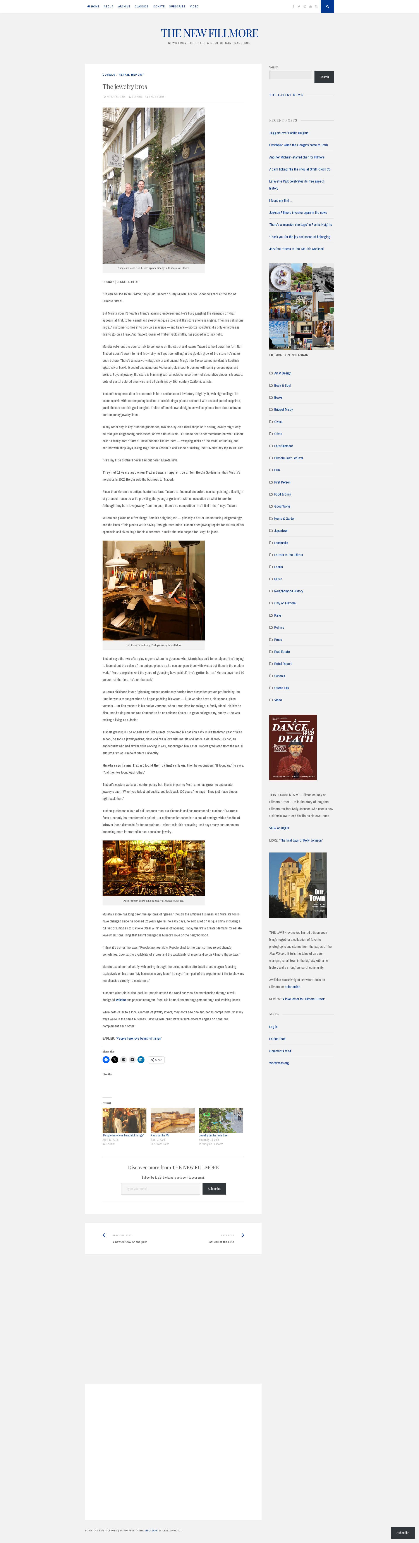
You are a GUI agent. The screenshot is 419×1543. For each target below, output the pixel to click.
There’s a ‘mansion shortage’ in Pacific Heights (300, 224)
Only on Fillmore (285, 603)
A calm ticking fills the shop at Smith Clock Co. (300, 169)
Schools (279, 675)
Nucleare (151, 1530)
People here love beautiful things (139, 1038)
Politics (279, 627)
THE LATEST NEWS (286, 95)
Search (273, 67)
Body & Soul (282, 385)
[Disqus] (173, 1324)
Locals (109, 75)
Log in (273, 1026)
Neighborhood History (288, 591)
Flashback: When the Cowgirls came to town (298, 145)
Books (278, 397)
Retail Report (131, 75)
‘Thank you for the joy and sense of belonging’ (300, 236)
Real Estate (282, 651)
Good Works (282, 506)
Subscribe (214, 1188)
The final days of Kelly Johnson (301, 840)
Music (278, 579)
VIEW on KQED (279, 828)
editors (137, 96)
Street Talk (281, 687)
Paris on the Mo (160, 1135)
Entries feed (277, 1038)
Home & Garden (284, 518)
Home (95, 6)
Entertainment (283, 446)
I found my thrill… (280, 200)
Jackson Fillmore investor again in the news (298, 212)
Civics (278, 421)
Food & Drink (282, 494)
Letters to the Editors (288, 554)
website (121, 999)
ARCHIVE (124, 6)
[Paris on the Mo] (173, 1120)
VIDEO (194, 6)
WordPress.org (279, 1063)
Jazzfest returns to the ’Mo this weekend (296, 248)
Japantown (281, 530)
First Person (282, 482)
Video (278, 700)
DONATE (159, 6)
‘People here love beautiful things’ (123, 1135)
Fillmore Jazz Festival (288, 458)
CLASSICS (142, 6)
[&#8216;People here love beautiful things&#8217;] (124, 1120)
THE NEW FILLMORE (209, 32)
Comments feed (280, 1051)
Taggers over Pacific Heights (289, 132)
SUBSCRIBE (177, 6)
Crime (278, 433)
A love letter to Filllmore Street (303, 999)
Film (277, 470)
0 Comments (157, 96)
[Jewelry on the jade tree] (221, 1120)
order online (292, 986)
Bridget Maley (283, 409)
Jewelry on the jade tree (213, 1135)
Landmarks (281, 542)
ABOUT (109, 6)
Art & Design (282, 373)
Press (278, 639)
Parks (278, 615)
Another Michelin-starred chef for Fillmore (297, 157)
